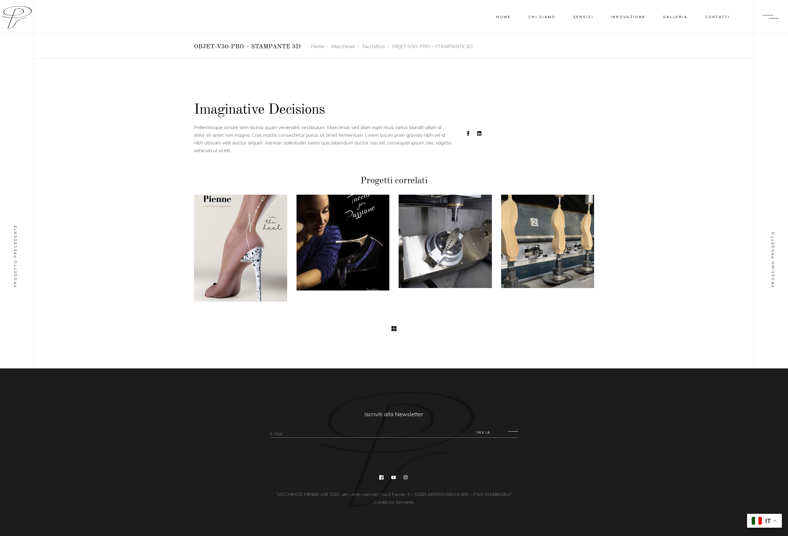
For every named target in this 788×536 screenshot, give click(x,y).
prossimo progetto (773, 259)
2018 (240, 251)
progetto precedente (15, 255)
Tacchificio (373, 46)
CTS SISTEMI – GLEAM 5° (445, 245)
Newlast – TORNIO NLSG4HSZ (547, 245)
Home (317, 46)
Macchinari (343, 46)
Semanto (405, 502)
